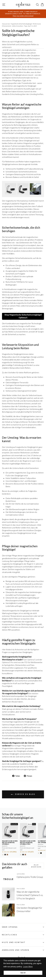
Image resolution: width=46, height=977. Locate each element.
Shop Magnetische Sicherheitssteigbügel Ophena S (23, 316)
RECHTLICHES (9, 935)
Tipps (25, 26)
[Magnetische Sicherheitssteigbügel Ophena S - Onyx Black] (5, 854)
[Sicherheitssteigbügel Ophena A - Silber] (39, 853)
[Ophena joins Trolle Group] (8, 879)
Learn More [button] (28, 967)
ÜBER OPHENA (10, 927)
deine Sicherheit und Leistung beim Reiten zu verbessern (20, 45)
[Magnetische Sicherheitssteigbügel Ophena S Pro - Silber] (21, 854)
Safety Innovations (17, 26)
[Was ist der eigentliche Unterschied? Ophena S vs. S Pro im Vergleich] (8, 894)
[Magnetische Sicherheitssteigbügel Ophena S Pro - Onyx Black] (23, 854)
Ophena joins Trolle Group (30, 876)
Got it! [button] (23, 973)
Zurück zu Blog (24, 794)
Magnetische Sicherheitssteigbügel (21, 24)
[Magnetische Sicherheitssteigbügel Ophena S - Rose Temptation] (7, 854)
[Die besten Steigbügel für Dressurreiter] (8, 910)
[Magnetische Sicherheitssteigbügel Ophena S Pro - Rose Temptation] (25, 854)
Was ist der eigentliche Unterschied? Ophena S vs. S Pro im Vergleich (30, 895)
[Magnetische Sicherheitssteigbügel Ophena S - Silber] (3, 854)
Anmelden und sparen (15, 950)
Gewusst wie (6, 24)
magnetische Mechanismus (17, 201)
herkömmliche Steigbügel (12, 64)
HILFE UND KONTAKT (13, 942)
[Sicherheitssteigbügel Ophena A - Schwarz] (41, 853)
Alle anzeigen (36, 866)
